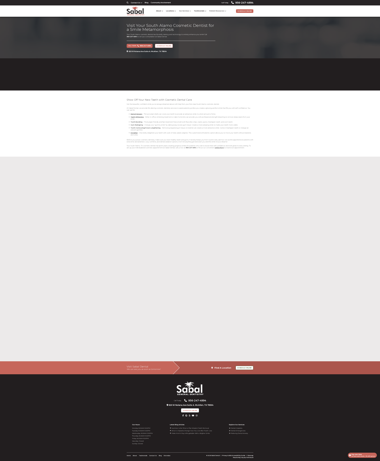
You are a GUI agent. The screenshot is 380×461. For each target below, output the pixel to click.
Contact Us (135, 3)
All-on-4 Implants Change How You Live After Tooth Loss (192, 431)
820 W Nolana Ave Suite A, (148, 51)
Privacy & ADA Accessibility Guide (233, 455)
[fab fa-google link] (186, 415)
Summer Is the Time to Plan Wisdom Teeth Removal (190, 428)
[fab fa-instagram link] (197, 415)
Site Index (167, 455)
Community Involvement (161, 3)
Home (129, 455)
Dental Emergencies (238, 431)
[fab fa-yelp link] (189, 415)
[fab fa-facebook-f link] (183, 415)
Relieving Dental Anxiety (239, 433)
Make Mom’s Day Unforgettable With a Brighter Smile (191, 433)
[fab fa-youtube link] (193, 415)
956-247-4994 (132, 37)
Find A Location (222, 368)
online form (219, 148)
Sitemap (250, 455)
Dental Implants (236, 428)
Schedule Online (245, 11)
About (158, 11)
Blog (146, 3)
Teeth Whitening (137, 117)
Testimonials (199, 11)
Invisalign (134, 133)
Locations (170, 11)
